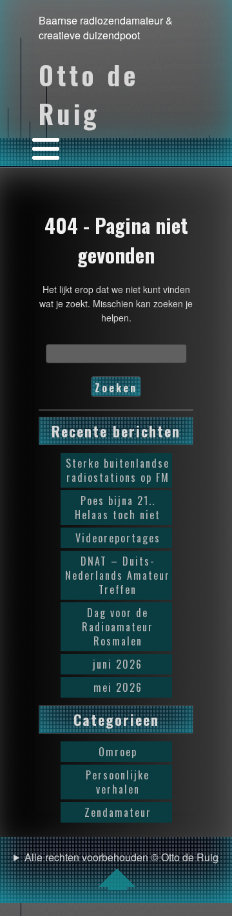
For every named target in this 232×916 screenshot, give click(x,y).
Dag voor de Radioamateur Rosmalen (117, 627)
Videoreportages (117, 538)
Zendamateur (117, 812)
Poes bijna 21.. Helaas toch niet (117, 507)
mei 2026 (117, 687)
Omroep (118, 751)
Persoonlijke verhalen (118, 782)
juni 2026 (117, 664)
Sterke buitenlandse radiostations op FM (117, 470)
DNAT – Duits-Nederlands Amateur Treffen (117, 575)
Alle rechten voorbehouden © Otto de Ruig (121, 857)
